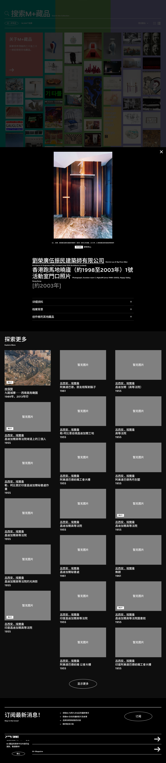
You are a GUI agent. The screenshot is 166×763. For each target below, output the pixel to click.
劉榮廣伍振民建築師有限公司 (68, 261)
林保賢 (9, 389)
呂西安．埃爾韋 (14, 435)
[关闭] (161, 151)
